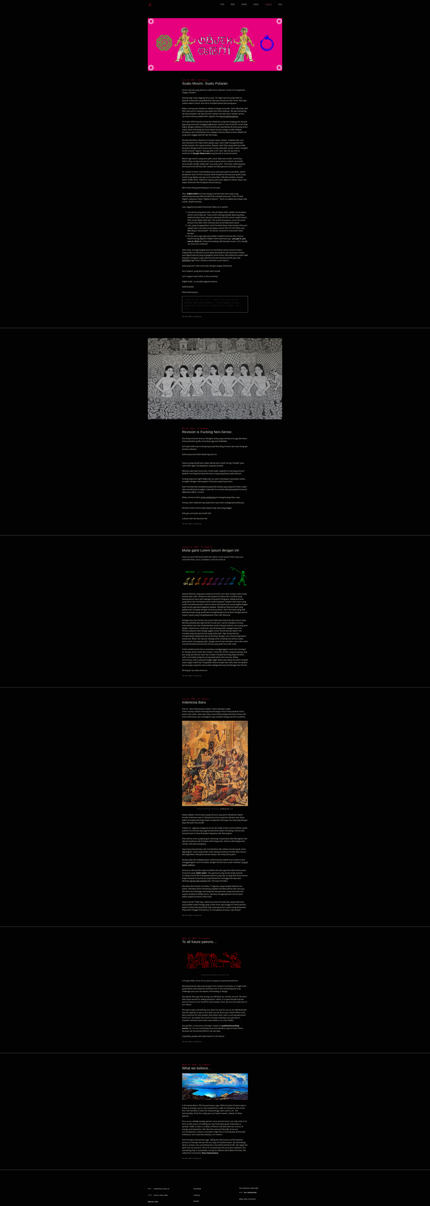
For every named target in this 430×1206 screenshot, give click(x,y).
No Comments (203, 80)
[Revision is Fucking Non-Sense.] (215, 418)
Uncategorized (197, 316)
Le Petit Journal (224, 809)
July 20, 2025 (188, 699)
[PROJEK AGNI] (150, 5)
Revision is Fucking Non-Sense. (207, 432)
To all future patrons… (199, 942)
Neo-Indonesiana (250, 1192)
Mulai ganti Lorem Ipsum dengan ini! (210, 550)
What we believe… (197, 1068)
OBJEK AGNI (193, 193)
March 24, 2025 (189, 938)
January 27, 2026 (190, 547)
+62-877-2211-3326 (161, 1195)
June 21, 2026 (188, 80)
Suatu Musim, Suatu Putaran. (205, 83)
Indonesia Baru (194, 702)
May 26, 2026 (188, 428)
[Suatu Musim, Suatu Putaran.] (215, 70)
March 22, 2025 (189, 1064)
